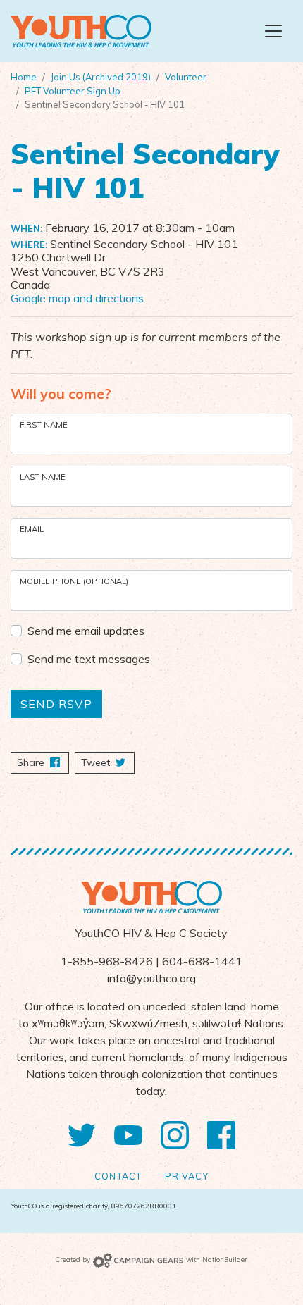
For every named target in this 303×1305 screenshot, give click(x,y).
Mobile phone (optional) (74, 581)
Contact (118, 1176)
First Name (44, 425)
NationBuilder (224, 1259)
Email (32, 529)
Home (24, 76)
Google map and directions (77, 298)
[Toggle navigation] (273, 31)
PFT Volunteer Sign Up (72, 91)
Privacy (187, 1176)
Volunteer (185, 76)
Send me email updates (85, 631)
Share (43, 762)
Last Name (43, 477)
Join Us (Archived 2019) (101, 76)
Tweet (97, 762)
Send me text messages (88, 659)
